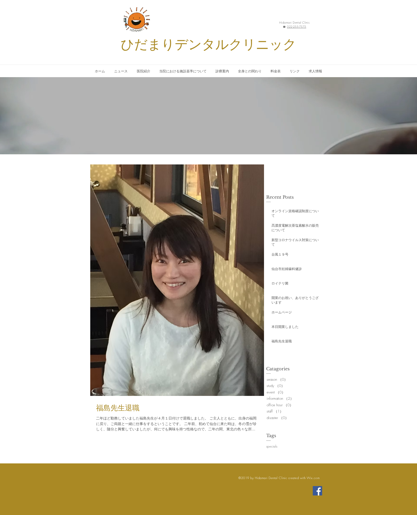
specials (271, 446)
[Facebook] (317, 490)
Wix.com (313, 478)
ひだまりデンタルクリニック (208, 44)
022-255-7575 (296, 27)
